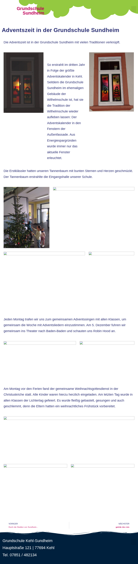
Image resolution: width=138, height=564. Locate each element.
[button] (133, 9)
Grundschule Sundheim (30, 10)
